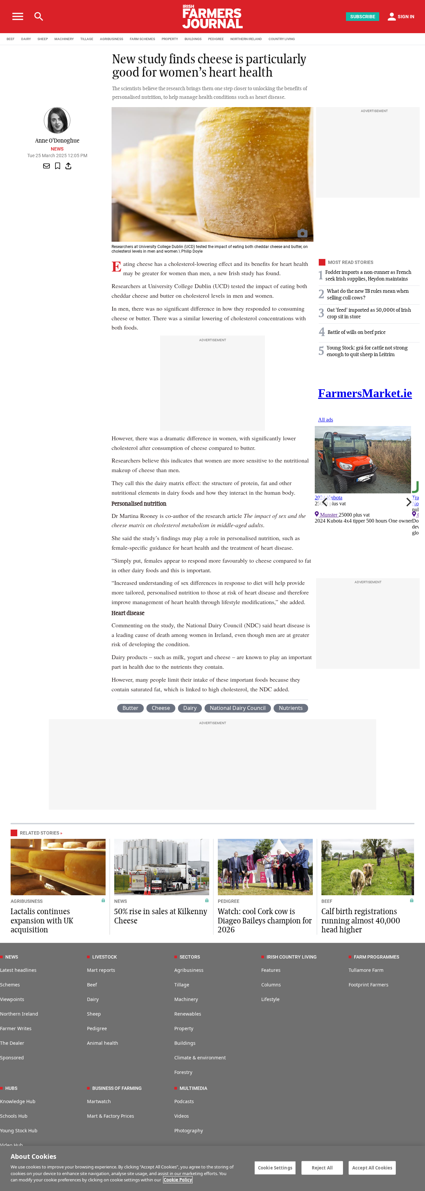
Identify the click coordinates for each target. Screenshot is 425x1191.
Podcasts (184, 1101)
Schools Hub (14, 1116)
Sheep (94, 1014)
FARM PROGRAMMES (376, 957)
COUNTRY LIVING (282, 39)
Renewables (187, 1014)
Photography (188, 1130)
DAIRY (26, 39)
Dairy (190, 708)
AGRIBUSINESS (111, 39)
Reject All (322, 1167)
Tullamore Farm (366, 970)
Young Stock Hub (19, 1130)
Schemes (10, 984)
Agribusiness (189, 970)
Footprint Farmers (368, 984)
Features (271, 970)
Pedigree (97, 1028)
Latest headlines (18, 970)
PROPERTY (170, 39)
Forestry (183, 1072)
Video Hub (11, 1145)
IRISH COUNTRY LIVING (292, 957)
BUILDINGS (193, 39)
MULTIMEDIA (193, 1088)
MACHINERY (64, 39)
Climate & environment (200, 1057)
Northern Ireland (19, 1014)
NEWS (120, 901)
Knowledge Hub (18, 1101)
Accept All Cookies (372, 1167)
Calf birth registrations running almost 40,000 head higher (360, 921)
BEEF (11, 39)
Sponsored (12, 1057)
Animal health (102, 1043)
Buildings (185, 1043)
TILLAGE (86, 39)
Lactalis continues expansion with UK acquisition (42, 921)
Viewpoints (12, 999)
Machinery (186, 999)
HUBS (11, 1088)
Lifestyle (270, 999)
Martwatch (99, 1101)
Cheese (161, 708)
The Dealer (12, 1043)
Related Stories (39, 833)
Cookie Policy (178, 1180)
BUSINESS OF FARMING (117, 1088)
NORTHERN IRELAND (246, 39)
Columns (271, 984)
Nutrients (291, 708)
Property (183, 1028)
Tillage (181, 984)
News (57, 149)
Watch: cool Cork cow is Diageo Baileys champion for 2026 (265, 921)
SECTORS (190, 957)
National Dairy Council (238, 708)
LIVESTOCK (104, 957)
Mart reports (101, 970)
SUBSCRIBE (362, 16)
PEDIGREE (216, 39)
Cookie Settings (275, 1167)
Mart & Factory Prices (110, 1116)
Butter (130, 708)
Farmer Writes (16, 1028)
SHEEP (43, 39)
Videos (181, 1116)
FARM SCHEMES (142, 39)
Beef (92, 984)
